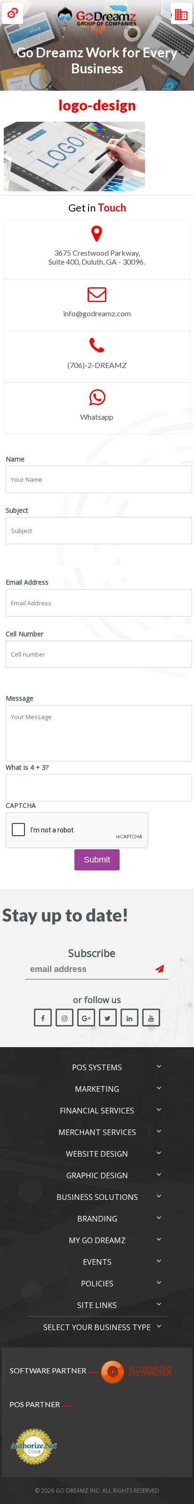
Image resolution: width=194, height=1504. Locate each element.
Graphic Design (97, 1175)
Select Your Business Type (97, 1327)
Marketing (97, 1089)
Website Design (97, 1154)
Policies (97, 1283)
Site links (97, 1305)
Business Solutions (97, 1197)
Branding (97, 1219)
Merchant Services (97, 1132)
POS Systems (97, 1067)
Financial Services (97, 1110)
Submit (97, 859)
